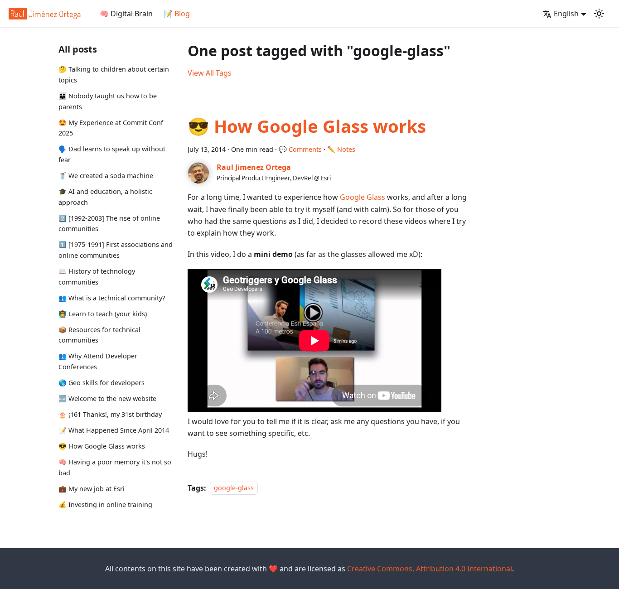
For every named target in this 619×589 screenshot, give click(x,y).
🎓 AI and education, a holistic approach (105, 197)
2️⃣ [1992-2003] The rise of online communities (109, 223)
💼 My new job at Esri (91, 488)
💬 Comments (300, 149)
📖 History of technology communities (96, 276)
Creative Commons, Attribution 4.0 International (429, 569)
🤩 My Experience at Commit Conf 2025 (110, 127)
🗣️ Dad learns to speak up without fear (111, 154)
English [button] (566, 14)
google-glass (234, 488)
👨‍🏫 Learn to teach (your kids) (102, 313)
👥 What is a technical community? (111, 298)
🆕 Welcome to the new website (107, 398)
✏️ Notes (341, 149)
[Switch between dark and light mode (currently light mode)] (599, 13)
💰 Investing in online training (105, 504)
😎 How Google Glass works (101, 446)
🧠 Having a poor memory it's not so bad (114, 467)
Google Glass (362, 197)
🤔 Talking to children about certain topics (113, 74)
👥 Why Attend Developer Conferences (97, 361)
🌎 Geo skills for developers (101, 382)
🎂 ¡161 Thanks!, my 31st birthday (110, 414)
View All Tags (210, 73)
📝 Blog (177, 14)
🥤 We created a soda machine (105, 175)
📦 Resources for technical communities (99, 335)
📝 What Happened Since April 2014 (113, 430)
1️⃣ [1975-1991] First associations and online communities (115, 250)
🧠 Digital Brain (126, 14)
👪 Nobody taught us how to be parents (107, 101)
